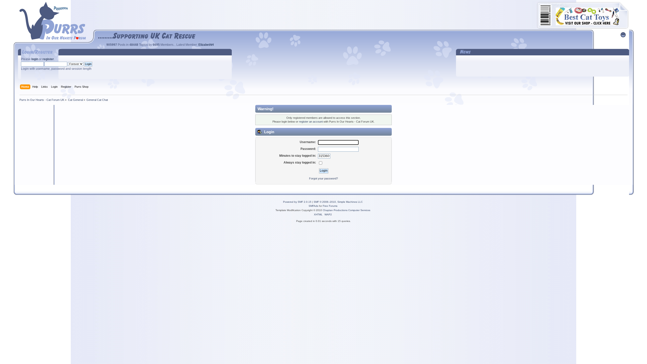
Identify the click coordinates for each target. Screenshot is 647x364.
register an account (311, 121)
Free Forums (330, 205)
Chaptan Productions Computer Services (346, 210)
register (48, 59)
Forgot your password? (323, 178)
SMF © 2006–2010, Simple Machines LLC (338, 201)
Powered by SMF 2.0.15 (297, 201)
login (34, 59)
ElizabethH (206, 45)
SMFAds (313, 205)
